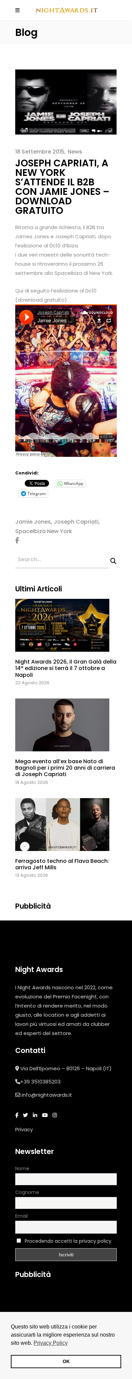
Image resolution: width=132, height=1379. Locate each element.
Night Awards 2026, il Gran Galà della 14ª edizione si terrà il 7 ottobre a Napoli (65, 668)
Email (21, 1216)
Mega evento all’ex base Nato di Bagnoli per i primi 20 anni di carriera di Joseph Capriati (65, 767)
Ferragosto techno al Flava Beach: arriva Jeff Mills (62, 864)
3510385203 (46, 1081)
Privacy (24, 1129)
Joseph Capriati (76, 522)
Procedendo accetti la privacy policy (68, 1241)
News (75, 152)
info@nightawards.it (47, 1094)
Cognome (27, 1192)
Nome (22, 1168)
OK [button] (66, 1361)
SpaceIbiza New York (43, 531)
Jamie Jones (33, 522)
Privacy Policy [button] (51, 1343)
